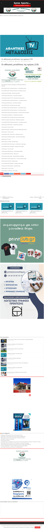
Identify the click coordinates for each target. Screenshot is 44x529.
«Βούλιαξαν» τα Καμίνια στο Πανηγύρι (7, 439)
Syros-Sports (4, 61)
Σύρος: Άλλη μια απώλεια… (5, 440)
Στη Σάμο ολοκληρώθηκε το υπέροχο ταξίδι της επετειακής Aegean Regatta (14, 445)
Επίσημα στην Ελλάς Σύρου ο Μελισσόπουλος (8, 197)
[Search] (30, 395)
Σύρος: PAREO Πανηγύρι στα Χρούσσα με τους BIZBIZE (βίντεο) (11, 447)
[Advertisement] (22, 26)
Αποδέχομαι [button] (37, 527)
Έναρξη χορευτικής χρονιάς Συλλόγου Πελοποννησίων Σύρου (11, 435)
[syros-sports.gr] (22, 3)
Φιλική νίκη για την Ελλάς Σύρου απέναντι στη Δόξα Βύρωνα (17, 362)
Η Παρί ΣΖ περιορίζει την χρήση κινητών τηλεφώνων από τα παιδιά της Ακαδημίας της (16, 444)
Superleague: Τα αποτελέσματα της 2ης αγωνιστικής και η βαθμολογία (13, 436)
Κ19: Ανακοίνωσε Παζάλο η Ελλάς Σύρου (14, 358)
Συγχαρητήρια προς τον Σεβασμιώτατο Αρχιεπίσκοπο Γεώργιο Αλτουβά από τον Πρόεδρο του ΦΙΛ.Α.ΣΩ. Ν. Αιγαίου (21, 441)
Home (2, 15)
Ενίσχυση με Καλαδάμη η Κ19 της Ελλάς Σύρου (15, 344)
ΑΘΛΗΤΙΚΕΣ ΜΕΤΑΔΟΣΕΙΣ (7, 176)
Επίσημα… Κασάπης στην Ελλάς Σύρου (35, 197)
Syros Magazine (5, 433)
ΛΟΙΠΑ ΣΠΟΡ (6, 15)
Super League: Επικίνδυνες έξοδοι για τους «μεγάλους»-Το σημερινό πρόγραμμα (15, 443)
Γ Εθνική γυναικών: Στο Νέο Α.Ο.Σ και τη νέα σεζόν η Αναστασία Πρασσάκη (20, 339)
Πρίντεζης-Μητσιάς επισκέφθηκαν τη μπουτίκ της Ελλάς (17, 372)
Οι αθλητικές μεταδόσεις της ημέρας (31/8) (14, 353)
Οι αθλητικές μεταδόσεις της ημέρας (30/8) (14, 367)
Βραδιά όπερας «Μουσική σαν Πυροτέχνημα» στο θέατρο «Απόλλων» (13, 437)
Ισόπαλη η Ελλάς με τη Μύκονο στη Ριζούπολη (15, 348)
